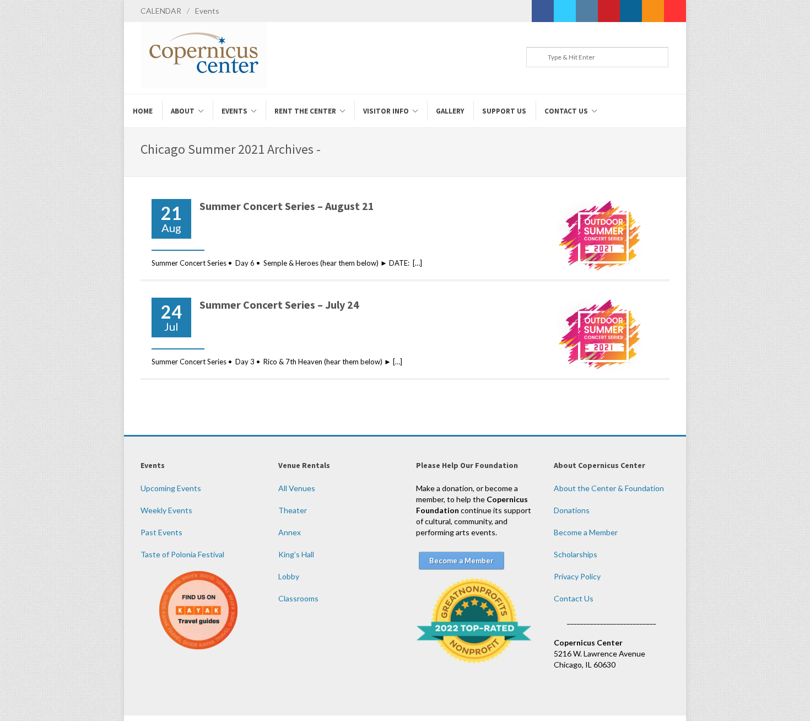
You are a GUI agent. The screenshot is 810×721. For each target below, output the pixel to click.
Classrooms (298, 598)
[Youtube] (675, 11)
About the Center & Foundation (609, 488)
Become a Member (586, 532)
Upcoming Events (171, 488)
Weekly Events (166, 510)
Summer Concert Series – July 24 (279, 304)
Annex (289, 532)
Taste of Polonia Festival (182, 554)
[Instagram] (587, 11)
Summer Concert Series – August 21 (286, 206)
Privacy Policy (577, 576)
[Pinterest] (609, 11)
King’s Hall (296, 554)
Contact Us (573, 598)
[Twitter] (565, 11)
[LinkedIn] (631, 11)
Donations (572, 510)
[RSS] (653, 11)
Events (207, 10)
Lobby (288, 576)
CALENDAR (161, 10)
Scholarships (575, 554)
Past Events (161, 532)
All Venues (296, 488)
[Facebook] (543, 11)
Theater (292, 510)
